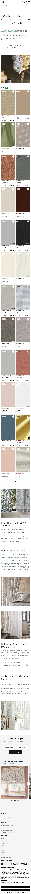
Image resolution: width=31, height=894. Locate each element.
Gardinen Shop (4, 838)
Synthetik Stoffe (8, 563)
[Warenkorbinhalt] (27, 2)
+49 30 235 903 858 (21, 747)
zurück (5, 481)
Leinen (24, 555)
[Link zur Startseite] (10, 2)
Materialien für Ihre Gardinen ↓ (12, 47)
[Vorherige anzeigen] (2, 783)
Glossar (3, 852)
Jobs (2, 841)
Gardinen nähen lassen (6, 857)
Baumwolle (3, 557)
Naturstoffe (19, 555)
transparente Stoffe (11, 31)
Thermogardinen (4, 536)
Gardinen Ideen (4, 843)
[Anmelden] (22, 2)
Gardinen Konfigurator (5, 686)
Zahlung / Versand (5, 848)
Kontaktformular (9, 747)
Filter (6, 87)
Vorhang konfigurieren (8, 107)
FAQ (2, 850)
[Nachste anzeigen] (28, 783)
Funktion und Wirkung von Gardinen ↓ (13, 45)
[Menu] (29, 2)
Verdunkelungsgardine (20, 536)
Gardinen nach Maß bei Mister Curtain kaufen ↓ (15, 52)
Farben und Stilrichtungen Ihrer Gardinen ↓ (14, 49)
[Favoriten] (25, 2)
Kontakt (5, 694)
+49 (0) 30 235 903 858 (8, 827)
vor (25, 481)
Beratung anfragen (15, 752)
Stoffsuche (3, 845)
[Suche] (20, 2)
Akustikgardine (11, 536)
